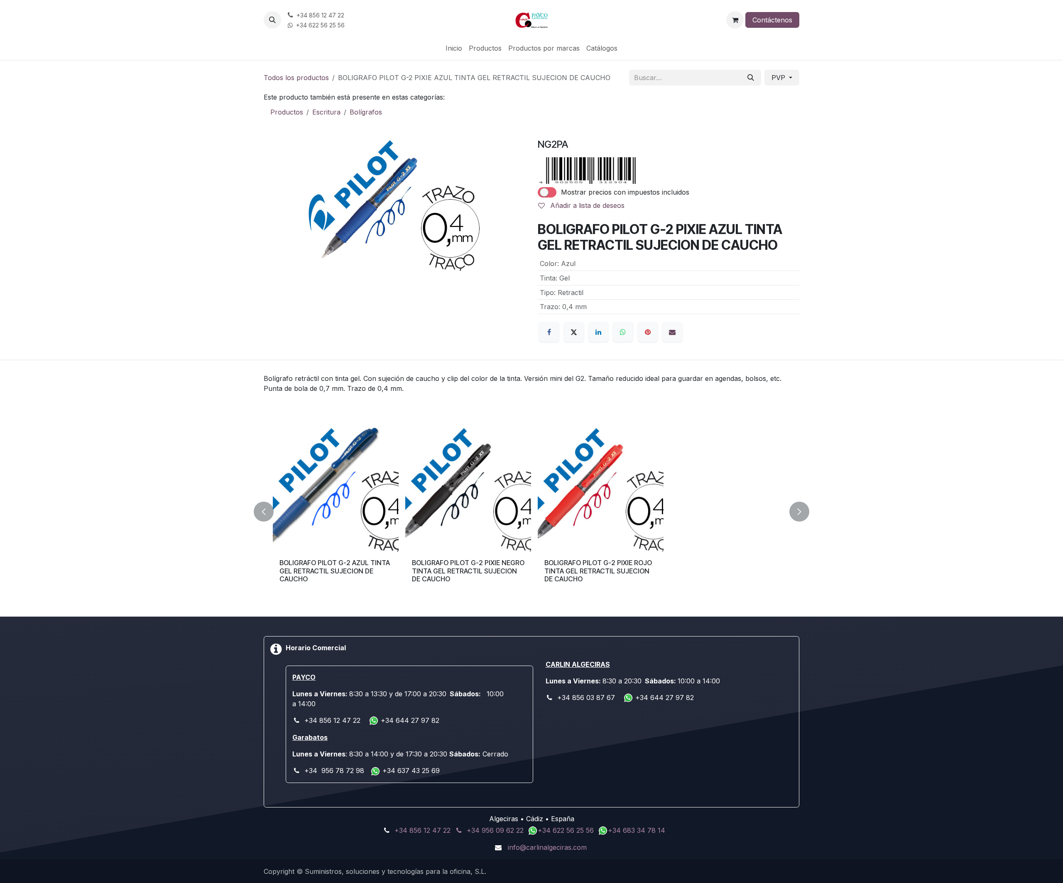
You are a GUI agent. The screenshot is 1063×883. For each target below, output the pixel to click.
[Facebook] (549, 332)
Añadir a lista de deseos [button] (586, 205)
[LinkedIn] (598, 332)
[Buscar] (750, 77)
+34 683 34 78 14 (636, 830)
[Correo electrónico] (672, 332)
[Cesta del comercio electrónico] (735, 20)
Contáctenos (772, 20)
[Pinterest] (648, 332)
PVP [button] (779, 77)
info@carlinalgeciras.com (547, 847)
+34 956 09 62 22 (495, 830)
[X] (574, 332)
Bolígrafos (366, 112)
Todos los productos (296, 77)
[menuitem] (453, 48)
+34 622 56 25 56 (567, 830)
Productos (286, 112)
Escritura (326, 112)
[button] (272, 20)
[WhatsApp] (623, 332)
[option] (531, 511)
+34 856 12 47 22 (422, 830)
